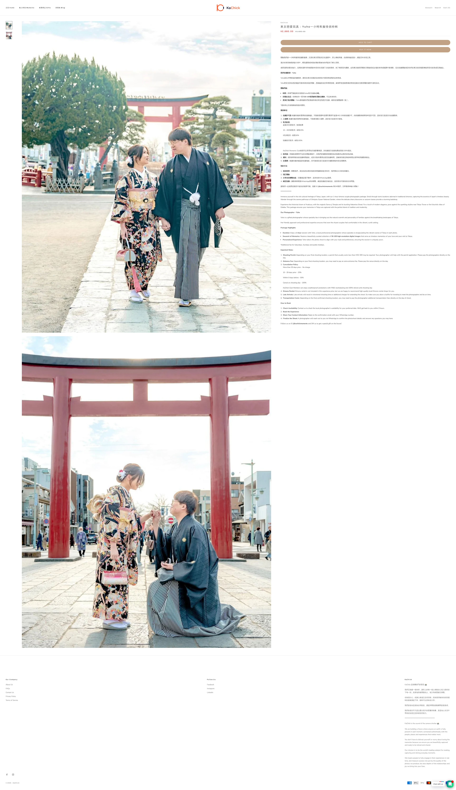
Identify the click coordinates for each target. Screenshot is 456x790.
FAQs (8, 688)
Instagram (210, 688)
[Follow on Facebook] (7, 774)
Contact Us (10, 692)
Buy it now (365, 49)
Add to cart (365, 42)
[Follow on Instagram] (13, 774)
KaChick (284, 22)
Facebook (210, 684)
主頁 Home (10, 8)
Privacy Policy (11, 696)
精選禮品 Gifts (45, 8)
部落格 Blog (60, 8)
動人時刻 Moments (26, 8)
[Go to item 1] (9, 25)
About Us (9, 684)
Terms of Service (12, 700)
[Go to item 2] (9, 35)
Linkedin (210, 692)
